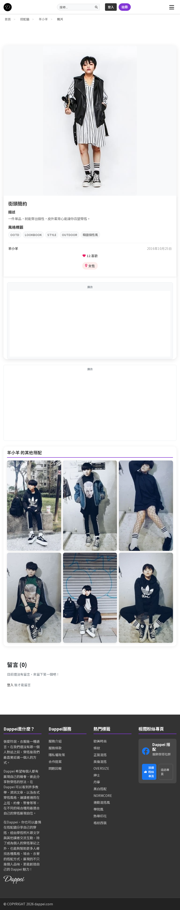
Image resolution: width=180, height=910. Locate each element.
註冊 (125, 7)
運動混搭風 (102, 802)
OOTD (14, 234)
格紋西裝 (100, 822)
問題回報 (55, 768)
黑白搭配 (100, 788)
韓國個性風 (90, 234)
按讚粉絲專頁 (151, 771)
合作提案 (55, 761)
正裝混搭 (100, 754)
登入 (111, 7)
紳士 (97, 775)
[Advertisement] (90, 324)
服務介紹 (55, 741)
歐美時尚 (100, 741)
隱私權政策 (57, 754)
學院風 (98, 809)
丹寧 (97, 782)
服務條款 (55, 748)
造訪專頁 (165, 772)
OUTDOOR (69, 234)
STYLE (51, 234)
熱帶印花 (100, 816)
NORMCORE (103, 795)
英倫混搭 (100, 761)
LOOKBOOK (33, 234)
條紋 (97, 748)
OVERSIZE (101, 768)
